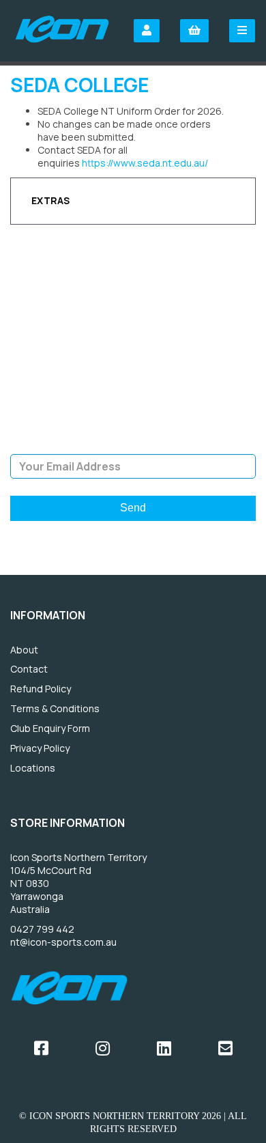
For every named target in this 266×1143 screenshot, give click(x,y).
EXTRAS (50, 200)
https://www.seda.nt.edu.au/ (145, 162)
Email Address (133, 444)
